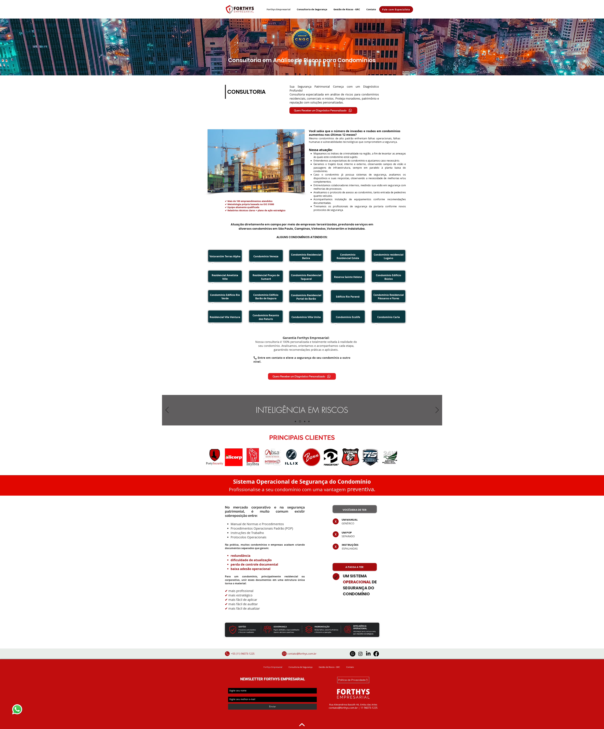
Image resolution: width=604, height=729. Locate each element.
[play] (297, 189)
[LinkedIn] (368, 653)
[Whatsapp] (352, 653)
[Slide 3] (304, 421)
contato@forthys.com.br (301, 653)
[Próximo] (437, 410)
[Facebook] (376, 653)
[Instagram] (360, 653)
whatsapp (15, 705)
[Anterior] (167, 410)
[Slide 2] (299, 421)
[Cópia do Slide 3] (309, 421)
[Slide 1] (295, 421)
